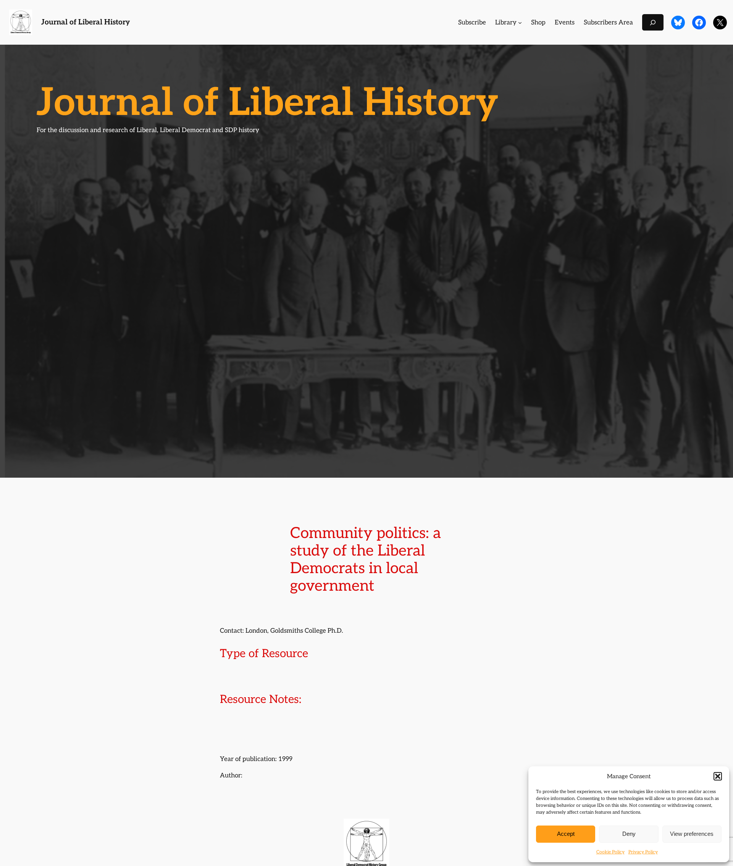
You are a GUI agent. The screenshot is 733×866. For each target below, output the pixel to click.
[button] (718, 776)
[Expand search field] (653, 22)
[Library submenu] (520, 22)
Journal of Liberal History (85, 22)
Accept (566, 833)
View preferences (692, 833)
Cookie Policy (610, 852)
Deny (629, 833)
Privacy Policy (643, 852)
